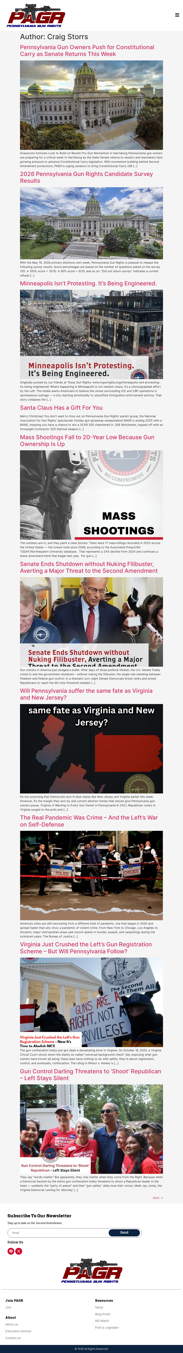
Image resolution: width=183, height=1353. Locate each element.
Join (8, 1307)
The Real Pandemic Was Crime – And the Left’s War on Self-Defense (89, 821)
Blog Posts (102, 1314)
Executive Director (18, 1331)
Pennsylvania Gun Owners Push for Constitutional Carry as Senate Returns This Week (87, 50)
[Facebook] (11, 1251)
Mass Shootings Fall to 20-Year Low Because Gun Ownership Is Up (87, 440)
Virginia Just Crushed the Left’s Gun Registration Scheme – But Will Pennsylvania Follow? (86, 948)
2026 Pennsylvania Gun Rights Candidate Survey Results (86, 177)
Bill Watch (102, 1321)
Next (158, 1198)
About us (11, 1324)
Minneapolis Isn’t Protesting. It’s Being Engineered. (88, 283)
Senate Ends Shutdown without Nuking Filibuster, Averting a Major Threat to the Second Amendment (89, 567)
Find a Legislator (107, 1327)
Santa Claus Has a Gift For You (61, 407)
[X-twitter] (18, 1251)
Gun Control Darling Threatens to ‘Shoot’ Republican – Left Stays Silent (90, 1075)
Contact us (13, 1338)
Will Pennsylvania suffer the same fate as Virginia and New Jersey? (86, 694)
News (99, 1307)
